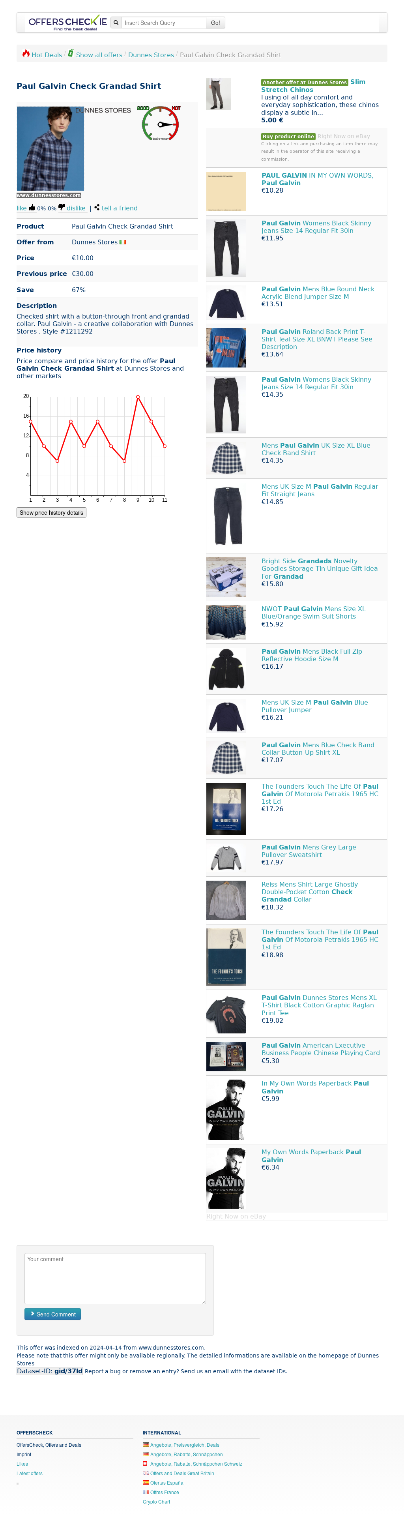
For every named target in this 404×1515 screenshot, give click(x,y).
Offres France (164, 1492)
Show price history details (51, 512)
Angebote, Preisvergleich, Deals (184, 1444)
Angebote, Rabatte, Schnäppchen (186, 1454)
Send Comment (55, 1314)
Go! (215, 22)
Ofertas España (166, 1482)
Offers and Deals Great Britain (181, 1473)
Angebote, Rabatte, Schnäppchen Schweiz (195, 1463)
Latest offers (30, 1473)
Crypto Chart (156, 1501)
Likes (22, 1463)
